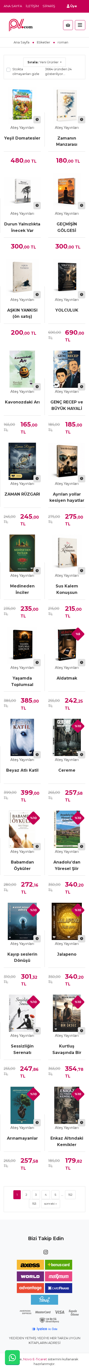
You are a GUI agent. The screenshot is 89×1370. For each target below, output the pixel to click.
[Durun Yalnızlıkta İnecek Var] (22, 191)
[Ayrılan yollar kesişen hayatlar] (66, 461)
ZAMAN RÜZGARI (22, 494)
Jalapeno (66, 954)
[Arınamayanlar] (22, 1105)
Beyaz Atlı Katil (22, 770)
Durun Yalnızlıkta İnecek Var (22, 227)
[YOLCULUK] (66, 277)
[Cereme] (66, 737)
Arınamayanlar (22, 1138)
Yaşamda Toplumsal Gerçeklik (22, 682)
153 (34, 1203)
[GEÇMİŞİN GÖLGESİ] (66, 191)
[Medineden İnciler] (22, 553)
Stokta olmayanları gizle (25, 71)
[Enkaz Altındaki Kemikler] (66, 1105)
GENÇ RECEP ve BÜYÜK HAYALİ (66, 405)
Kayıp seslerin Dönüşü (22, 957)
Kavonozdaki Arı (22, 402)
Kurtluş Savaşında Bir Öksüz (66, 1050)
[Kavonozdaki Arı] (22, 369)
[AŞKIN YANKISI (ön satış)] (22, 277)
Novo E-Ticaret (35, 1359)
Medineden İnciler (22, 589)
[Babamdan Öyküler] (22, 829)
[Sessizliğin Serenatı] (22, 1013)
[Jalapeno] (66, 921)
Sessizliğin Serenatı (22, 1049)
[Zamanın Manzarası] (66, 105)
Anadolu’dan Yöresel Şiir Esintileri (66, 866)
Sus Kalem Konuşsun (67, 589)
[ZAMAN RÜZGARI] (22, 461)
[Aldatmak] (66, 645)
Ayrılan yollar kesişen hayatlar (66, 497)
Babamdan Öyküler (22, 865)
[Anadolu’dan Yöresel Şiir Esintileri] (66, 829)
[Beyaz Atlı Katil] (22, 737)
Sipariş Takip (54, 6)
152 (70, 1194)
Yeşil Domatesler (22, 138)
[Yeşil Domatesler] (22, 105)
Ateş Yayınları (22, 127)
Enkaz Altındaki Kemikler (66, 1141)
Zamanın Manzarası (66, 141)
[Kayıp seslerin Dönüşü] (22, 921)
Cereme (66, 770)
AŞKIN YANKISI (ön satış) (22, 313)
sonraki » (50, 1203)
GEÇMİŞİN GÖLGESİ (67, 227)
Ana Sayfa (13, 6)
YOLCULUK (66, 310)
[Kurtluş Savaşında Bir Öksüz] (66, 1013)
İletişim (32, 6)
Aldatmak (67, 678)
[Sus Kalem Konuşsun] (66, 553)
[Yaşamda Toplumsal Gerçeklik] (22, 645)
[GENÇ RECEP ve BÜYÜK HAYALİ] (66, 369)
